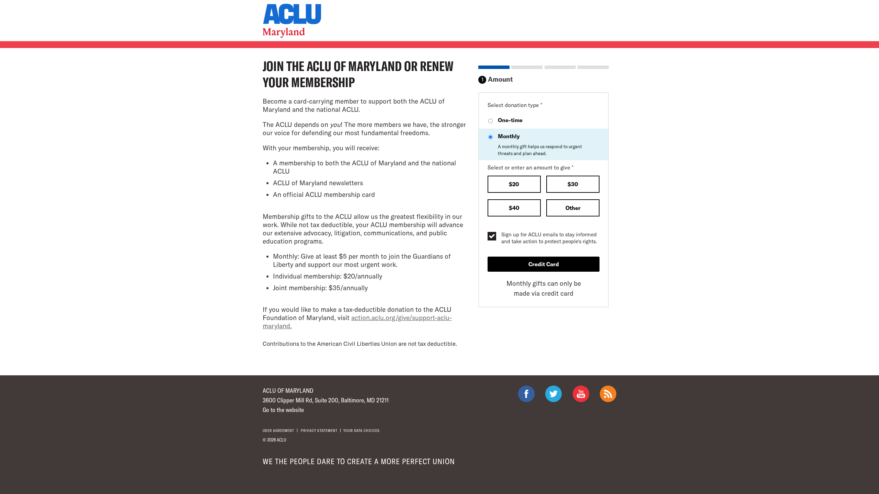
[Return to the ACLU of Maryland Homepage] (292, 21)
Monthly (540, 144)
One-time (510, 120)
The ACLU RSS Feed (608, 394)
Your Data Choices (361, 430)
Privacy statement (319, 430)
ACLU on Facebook (526, 394)
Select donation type (515, 105)
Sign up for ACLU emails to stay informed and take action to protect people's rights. (549, 237)
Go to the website (283, 409)
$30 (573, 184)
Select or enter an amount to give (530, 167)
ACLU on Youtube (581, 394)
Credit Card (543, 264)
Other (573, 207)
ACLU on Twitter (553, 394)
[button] (514, 184)
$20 (514, 184)
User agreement (278, 430)
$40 (514, 207)
